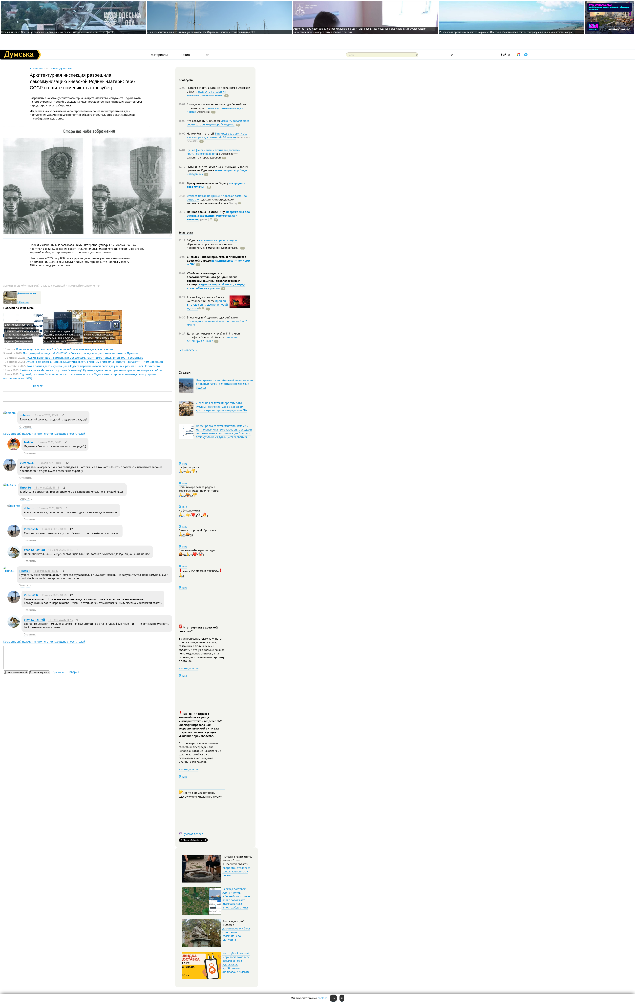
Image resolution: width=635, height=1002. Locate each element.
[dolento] (9, 413)
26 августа (186, 232)
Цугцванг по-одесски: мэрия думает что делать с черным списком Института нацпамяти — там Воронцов (94, 362)
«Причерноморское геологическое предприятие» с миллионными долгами (213, 246)
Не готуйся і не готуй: (201, 133)
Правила (58, 672)
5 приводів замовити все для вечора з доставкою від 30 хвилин (217, 135)
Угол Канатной (34, 550)
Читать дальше (188, 668)
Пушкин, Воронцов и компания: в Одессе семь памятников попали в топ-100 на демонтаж (84, 357)
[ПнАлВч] (9, 485)
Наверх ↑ (38, 386)
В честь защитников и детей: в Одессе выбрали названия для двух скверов (64, 349)
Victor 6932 (27, 463)
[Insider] (13, 449)
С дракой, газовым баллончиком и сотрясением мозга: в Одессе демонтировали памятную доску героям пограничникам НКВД (79, 376)
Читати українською (61, 68)
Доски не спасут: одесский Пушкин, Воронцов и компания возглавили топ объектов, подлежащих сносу (62, 336)
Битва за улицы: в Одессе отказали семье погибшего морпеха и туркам (99, 338)
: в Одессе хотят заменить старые (212, 155)
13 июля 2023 (36, 68)
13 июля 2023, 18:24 (49, 508)
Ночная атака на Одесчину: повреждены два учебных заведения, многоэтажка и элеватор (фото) (57, 32)
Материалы (159, 54)
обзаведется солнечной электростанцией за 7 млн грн (217, 323)
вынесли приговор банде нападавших (217, 172)
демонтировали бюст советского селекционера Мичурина (218, 122)
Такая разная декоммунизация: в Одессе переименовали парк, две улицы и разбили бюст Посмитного (93, 366)
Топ (206, 54)
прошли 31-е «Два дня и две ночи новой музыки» (207, 304)
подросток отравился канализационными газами (206, 93)
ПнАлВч (25, 487)
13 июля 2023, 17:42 (45, 415)
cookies (322, 998)
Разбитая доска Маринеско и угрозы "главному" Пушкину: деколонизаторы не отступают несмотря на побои (91, 370)
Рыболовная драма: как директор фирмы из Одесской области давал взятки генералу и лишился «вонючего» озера (505, 32)
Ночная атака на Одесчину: (206, 212)
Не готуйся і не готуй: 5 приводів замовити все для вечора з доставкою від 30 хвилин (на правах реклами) (236, 963)
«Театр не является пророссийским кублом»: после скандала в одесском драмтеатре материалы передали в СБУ (221, 406)
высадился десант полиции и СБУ (218, 262)
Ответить (25, 426)
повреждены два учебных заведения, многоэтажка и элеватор (218, 215)
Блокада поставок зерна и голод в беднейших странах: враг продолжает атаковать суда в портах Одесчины (236, 898)
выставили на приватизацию (218, 240)
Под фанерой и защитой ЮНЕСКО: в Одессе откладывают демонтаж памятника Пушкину (81, 353)
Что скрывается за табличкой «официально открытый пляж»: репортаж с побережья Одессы (224, 383)
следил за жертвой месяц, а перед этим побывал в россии (216, 286)
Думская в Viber (193, 834)
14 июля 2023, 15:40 (60, 619)
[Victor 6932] (9, 470)
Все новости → (188, 350)
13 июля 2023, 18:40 (45, 570)
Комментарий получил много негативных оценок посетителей (44, 433)
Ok (333, 998)
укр (453, 54)
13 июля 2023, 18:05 (49, 463)
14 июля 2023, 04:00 (48, 442)
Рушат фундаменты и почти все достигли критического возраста (213, 152)
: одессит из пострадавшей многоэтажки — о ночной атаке (212, 201)
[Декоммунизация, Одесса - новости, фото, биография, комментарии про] (10, 303)
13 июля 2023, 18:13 (46, 487)
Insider (28, 442)
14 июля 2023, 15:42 (60, 550)
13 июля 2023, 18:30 (54, 529)
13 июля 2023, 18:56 (54, 595)
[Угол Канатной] (13, 557)
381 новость (23, 302)
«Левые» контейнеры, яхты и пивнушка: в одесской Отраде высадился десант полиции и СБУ (201, 32)
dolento (25, 415)
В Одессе (193, 240)
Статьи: (185, 372)
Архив (185, 54)
